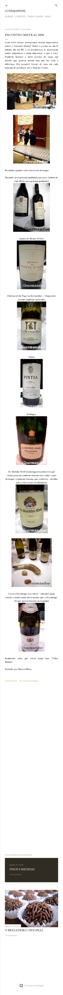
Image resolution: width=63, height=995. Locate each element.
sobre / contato (15, 16)
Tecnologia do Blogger (34, 985)
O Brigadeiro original (24, 930)
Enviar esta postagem (29, 681)
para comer (35, 16)
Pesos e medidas (22, 869)
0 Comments (25, 29)
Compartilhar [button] (11, 681)
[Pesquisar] (56, 5)
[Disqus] (31, 729)
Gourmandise (15, 11)
